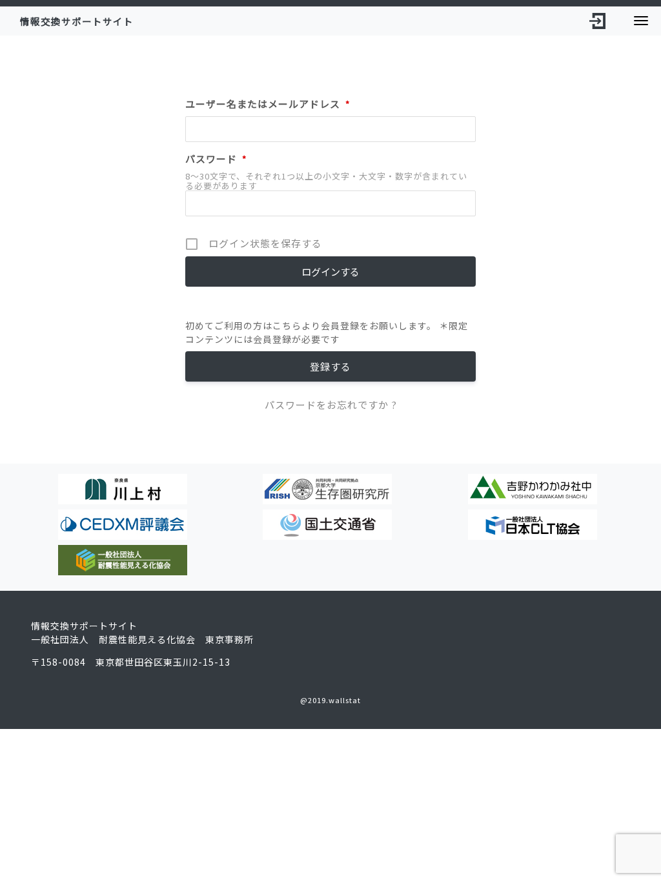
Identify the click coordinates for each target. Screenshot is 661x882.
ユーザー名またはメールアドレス (268, 103)
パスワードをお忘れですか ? (331, 404)
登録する (330, 366)
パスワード (216, 158)
